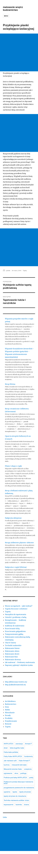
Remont (8, 724)
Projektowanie (11, 721)
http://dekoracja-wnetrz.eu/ (16, 682)
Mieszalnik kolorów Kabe (13, 769)
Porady (8, 715)
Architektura (10, 701)
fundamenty (28, 756)
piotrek (8, 270)
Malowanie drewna (13, 660)
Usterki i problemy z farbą (15, 617)
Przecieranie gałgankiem (15, 631)
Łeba (5, 817)
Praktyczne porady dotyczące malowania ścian (18, 782)
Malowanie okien (12, 651)
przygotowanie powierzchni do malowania (19, 787)
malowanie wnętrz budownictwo (13, 8)
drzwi (6, 748)
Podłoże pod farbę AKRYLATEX (15, 777)
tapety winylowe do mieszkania (15, 796)
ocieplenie (28, 769)
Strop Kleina (10, 384)
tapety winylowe (25, 792)
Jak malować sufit (10, 760)
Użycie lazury (10, 643)
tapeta (15, 792)
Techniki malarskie (13, 645)
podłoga (23, 773)
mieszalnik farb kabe (19, 765)
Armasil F (28, 743)
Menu (6, 16)
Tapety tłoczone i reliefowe (16, 609)
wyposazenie (8, 804)
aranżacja (19, 743)
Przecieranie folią (12, 629)
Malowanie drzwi (12, 654)
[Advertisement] (19, 52)
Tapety (25, 270)
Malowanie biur (11, 657)
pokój (31, 777)
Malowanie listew (12, 648)
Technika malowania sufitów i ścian (16, 800)
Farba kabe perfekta (11, 752)
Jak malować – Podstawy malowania (20, 662)
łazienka (19, 804)
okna (16, 773)
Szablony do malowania (14, 626)
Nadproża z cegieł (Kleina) (16, 567)
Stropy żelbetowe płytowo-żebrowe (19, 543)
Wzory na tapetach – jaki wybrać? (18, 606)
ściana (26, 804)
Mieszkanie (10, 713)
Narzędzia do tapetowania (15, 614)
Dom (7, 707)
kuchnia (6, 765)
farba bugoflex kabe (17, 748)
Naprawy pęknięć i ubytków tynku (19, 665)
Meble (7, 710)
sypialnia (7, 792)
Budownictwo (10, 704)
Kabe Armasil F (24, 760)
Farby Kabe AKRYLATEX (13, 756)
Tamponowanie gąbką (14, 634)
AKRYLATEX (8, 743)
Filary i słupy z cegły (13, 466)
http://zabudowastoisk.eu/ (15, 685)
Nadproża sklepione (13, 518)
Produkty (8, 718)
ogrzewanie (8, 773)
